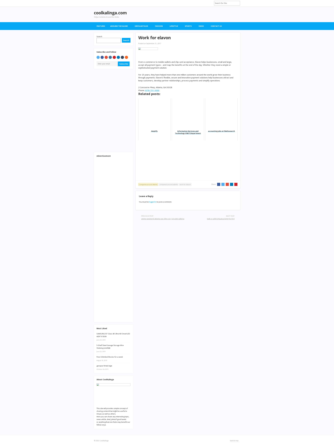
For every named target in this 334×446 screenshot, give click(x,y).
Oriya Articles (141, 26)
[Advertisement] (192, 14)
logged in (152, 202)
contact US (216, 26)
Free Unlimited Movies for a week (110, 357)
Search (99, 36)
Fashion (159, 26)
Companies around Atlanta (148, 184)
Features (101, 26)
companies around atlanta (168, 184)
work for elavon (185, 184)
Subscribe (123, 64)
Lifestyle (174, 26)
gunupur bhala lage (104, 366)
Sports (188, 26)
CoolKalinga (104, 440)
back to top (234, 440)
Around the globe (119, 26)
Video (201, 26)
